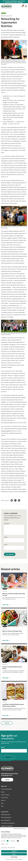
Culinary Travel (4, 797)
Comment (7, 523)
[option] (14, 1)
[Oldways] (6, 6)
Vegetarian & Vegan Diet (7, 826)
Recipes (3, 792)
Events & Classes (5, 794)
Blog (2, 803)
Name (6, 537)
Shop (2, 806)
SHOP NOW (20, 2)
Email (6, 544)
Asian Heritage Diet (5, 820)
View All (7, 723)
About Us (3, 800)
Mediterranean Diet (5, 814)
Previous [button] (1, 1)
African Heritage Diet (6, 817)
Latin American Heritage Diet (8, 823)
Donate (7, 779)
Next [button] (26, 1)
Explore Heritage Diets (6, 789)
